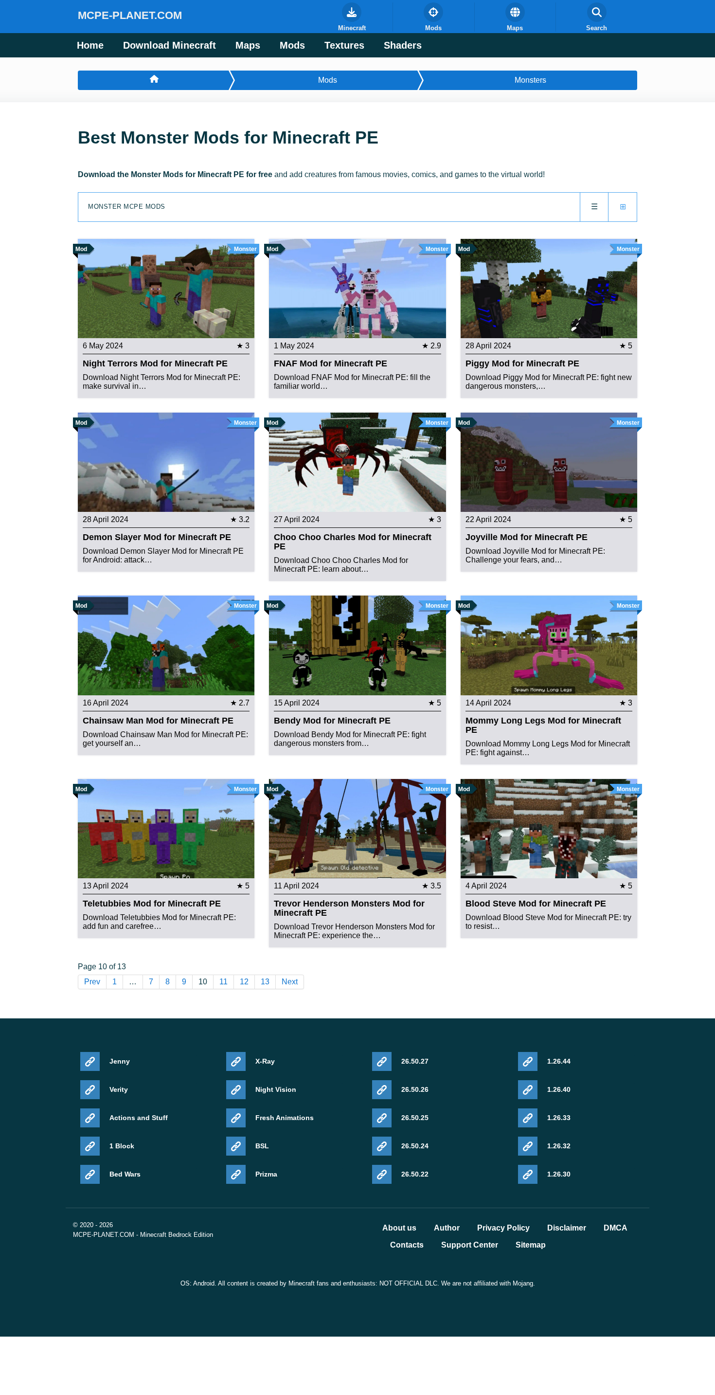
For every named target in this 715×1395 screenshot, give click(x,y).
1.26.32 (559, 1146)
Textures (344, 45)
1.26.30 (559, 1174)
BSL (262, 1146)
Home (90, 45)
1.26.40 (559, 1089)
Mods (292, 45)
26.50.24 (415, 1146)
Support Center (469, 1245)
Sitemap (531, 1245)
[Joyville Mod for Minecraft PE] (549, 461)
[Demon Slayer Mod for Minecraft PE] (166, 461)
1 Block (121, 1146)
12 (244, 982)
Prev (92, 982)
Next (290, 982)
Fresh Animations (284, 1118)
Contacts (407, 1245)
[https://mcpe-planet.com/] (153, 80)
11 (223, 982)
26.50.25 (415, 1118)
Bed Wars (125, 1174)
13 (265, 982)
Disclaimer (566, 1228)
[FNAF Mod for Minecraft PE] (357, 288)
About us (399, 1228)
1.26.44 (559, 1061)
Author (447, 1228)
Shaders (403, 45)
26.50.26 (415, 1089)
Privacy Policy (503, 1228)
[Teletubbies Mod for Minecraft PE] (166, 828)
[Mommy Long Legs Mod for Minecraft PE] (549, 645)
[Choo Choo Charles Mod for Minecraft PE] (357, 461)
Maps (247, 45)
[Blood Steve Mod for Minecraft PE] (549, 828)
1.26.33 (559, 1118)
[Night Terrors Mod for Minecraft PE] (166, 288)
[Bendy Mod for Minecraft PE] (357, 645)
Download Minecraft (169, 45)
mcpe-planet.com (130, 15)
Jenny (119, 1061)
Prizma (266, 1174)
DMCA (615, 1228)
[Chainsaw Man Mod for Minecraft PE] (166, 645)
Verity (118, 1089)
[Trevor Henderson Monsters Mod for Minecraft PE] (357, 828)
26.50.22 (415, 1174)
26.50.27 (415, 1061)
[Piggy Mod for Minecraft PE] (549, 288)
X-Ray (265, 1061)
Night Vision (275, 1089)
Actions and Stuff (138, 1118)
